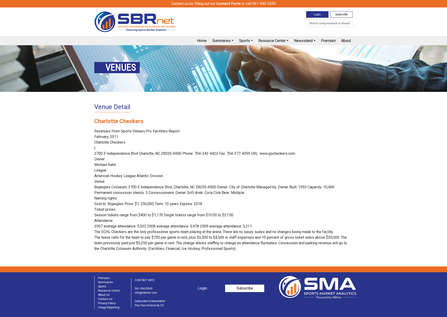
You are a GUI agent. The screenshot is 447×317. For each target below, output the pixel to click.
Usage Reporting (108, 307)
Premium (328, 40)
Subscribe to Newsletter (150, 301)
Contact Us (105, 299)
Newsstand (303, 40)
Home (202, 40)
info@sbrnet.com (146, 292)
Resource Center (272, 40)
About (346, 40)
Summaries (221, 40)
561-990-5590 (143, 288)
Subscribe (341, 14)
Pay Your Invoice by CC (149, 305)
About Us (104, 294)
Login (317, 14)
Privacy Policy (107, 303)
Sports (244, 40)
